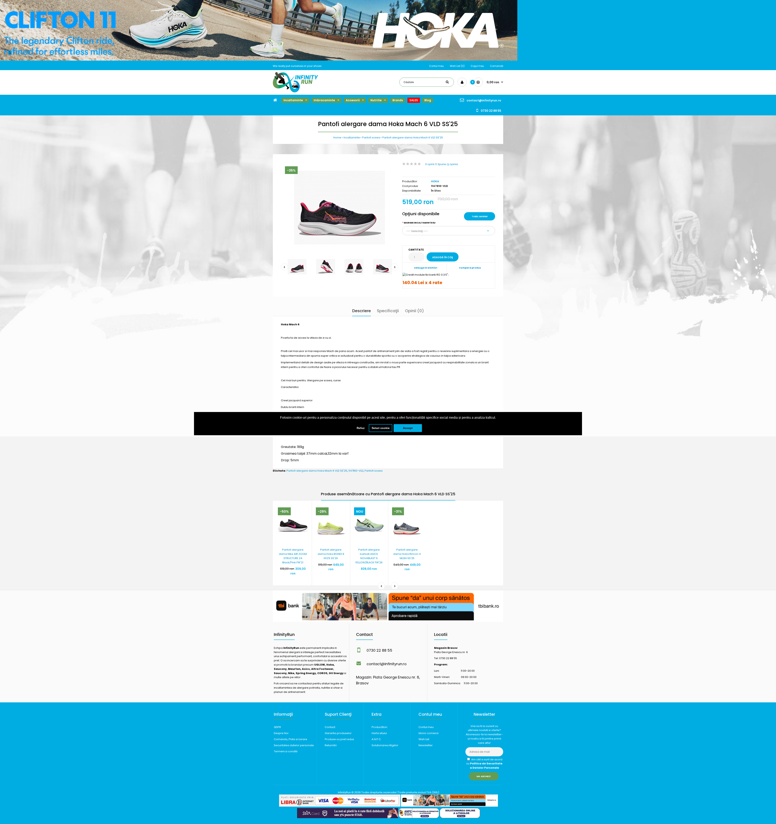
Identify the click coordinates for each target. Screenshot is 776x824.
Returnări (331, 745)
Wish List (424, 739)
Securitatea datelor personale (294, 745)
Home (337, 137)
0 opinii (429, 164)
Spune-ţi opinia (448, 164)
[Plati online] (339, 806)
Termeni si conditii (285, 751)
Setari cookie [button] (381, 428)
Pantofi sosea (371, 137)
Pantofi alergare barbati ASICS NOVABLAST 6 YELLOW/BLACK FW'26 (369, 556)
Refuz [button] (361, 428)
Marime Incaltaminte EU (419, 222)
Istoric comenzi (429, 733)
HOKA (435, 181)
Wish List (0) (457, 66)
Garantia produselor (338, 733)
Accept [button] (408, 428)
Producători (379, 727)
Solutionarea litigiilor (385, 745)
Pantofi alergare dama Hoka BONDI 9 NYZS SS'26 (331, 554)
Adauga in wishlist (425, 267)
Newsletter (426, 745)
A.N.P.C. (376, 739)
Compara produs (470, 267)
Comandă (496, 66)
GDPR (277, 727)
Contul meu (436, 66)
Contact (330, 727)
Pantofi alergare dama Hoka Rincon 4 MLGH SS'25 (407, 554)
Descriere (361, 311)
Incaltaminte (352, 137)
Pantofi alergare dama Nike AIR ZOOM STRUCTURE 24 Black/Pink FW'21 (293, 556)
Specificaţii (388, 311)
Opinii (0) (414, 311)
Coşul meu (477, 66)
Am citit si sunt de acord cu (484, 764)
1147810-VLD (355, 471)
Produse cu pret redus (339, 739)
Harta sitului (379, 733)
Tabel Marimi (479, 216)
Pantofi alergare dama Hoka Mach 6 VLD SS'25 (412, 137)
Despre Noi (281, 733)
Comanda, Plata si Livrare (290, 739)
